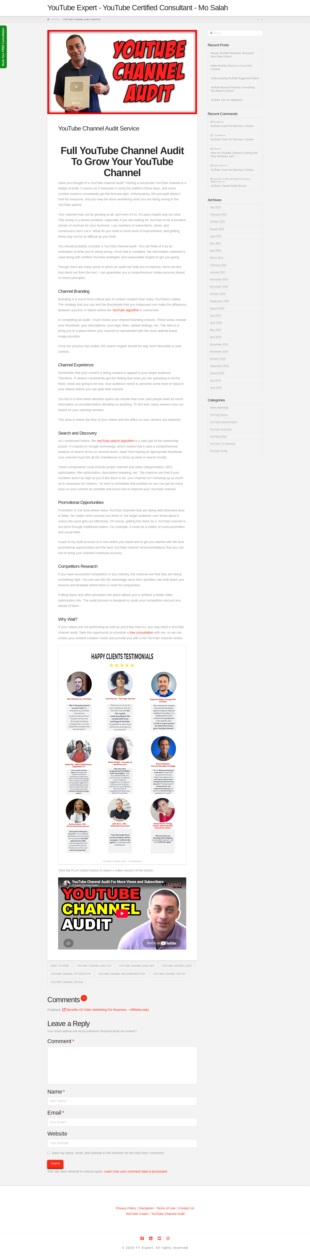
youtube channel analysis (93, 965)
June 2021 (216, 236)
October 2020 (218, 293)
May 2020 (215, 329)
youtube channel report (169, 974)
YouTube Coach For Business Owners (232, 126)
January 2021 (218, 272)
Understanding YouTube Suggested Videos (235, 78)
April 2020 (215, 336)
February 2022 (218, 214)
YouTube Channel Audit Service (228, 186)
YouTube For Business (223, 443)
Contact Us (186, 1208)
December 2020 (219, 279)
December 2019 (219, 344)
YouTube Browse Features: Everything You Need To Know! (233, 89)
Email (55, 1113)
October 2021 (218, 221)
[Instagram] (168, 1238)
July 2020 (215, 315)
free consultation (141, 632)
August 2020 (217, 308)
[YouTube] (159, 1238)
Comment (60, 1041)
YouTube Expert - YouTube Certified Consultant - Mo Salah (137, 7)
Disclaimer (147, 1208)
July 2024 (215, 207)
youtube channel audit (176, 965)
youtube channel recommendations (121, 974)
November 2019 (219, 351)
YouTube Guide (218, 450)
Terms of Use (165, 1208)
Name (56, 1092)
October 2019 (218, 358)
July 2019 (215, 380)
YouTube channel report (223, 421)
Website (57, 1134)
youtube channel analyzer (136, 965)
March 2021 (217, 257)
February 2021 (218, 265)
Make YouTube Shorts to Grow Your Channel (231, 67)
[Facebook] (142, 1238)
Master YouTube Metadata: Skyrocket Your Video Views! (232, 55)
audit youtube (59, 965)
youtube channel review (66, 982)
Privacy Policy (126, 1208)
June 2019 (216, 387)
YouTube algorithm (125, 310)
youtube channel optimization (70, 974)
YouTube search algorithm (115, 441)
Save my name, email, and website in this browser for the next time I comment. (108, 1153)
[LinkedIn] (150, 1238)
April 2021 (215, 250)
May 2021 (215, 243)
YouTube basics (219, 414)
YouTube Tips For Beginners (227, 100)
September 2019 (219, 365)
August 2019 (217, 373)
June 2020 (216, 322)
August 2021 (217, 228)
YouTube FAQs (218, 436)
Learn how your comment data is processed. (136, 1171)
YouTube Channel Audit (168, 1214)
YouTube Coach (137, 1214)
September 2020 (219, 301)
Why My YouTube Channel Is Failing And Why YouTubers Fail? (234, 155)
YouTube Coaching (220, 429)
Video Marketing (219, 407)
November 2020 (219, 286)
